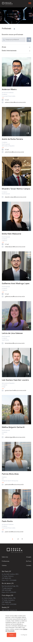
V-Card (7, 100)
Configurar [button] (24, 635)
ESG (3, 434)
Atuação (28, 557)
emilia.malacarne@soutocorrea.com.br (15, 246)
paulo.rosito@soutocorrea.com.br (14, 531)
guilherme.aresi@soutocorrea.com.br (15, 296)
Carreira (4, 565)
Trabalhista (4, 477)
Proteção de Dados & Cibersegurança (10, 480)
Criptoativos (4, 240)
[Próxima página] (22, 538)
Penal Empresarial (6, 144)
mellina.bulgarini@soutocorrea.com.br (15, 437)
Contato (28, 565)
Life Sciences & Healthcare (7, 92)
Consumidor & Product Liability (8, 96)
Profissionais (5, 561)
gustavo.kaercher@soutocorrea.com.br (15, 390)
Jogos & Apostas (5, 340)
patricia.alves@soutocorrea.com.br (14, 484)
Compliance (4, 94)
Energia (3, 386)
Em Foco (28, 561)
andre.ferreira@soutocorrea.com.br (14, 152)
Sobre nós (5, 557)
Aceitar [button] (11, 634)
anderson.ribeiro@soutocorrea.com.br (15, 102)
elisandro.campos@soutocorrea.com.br (15, 197)
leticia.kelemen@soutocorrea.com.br (15, 343)
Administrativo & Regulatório (8, 145)
